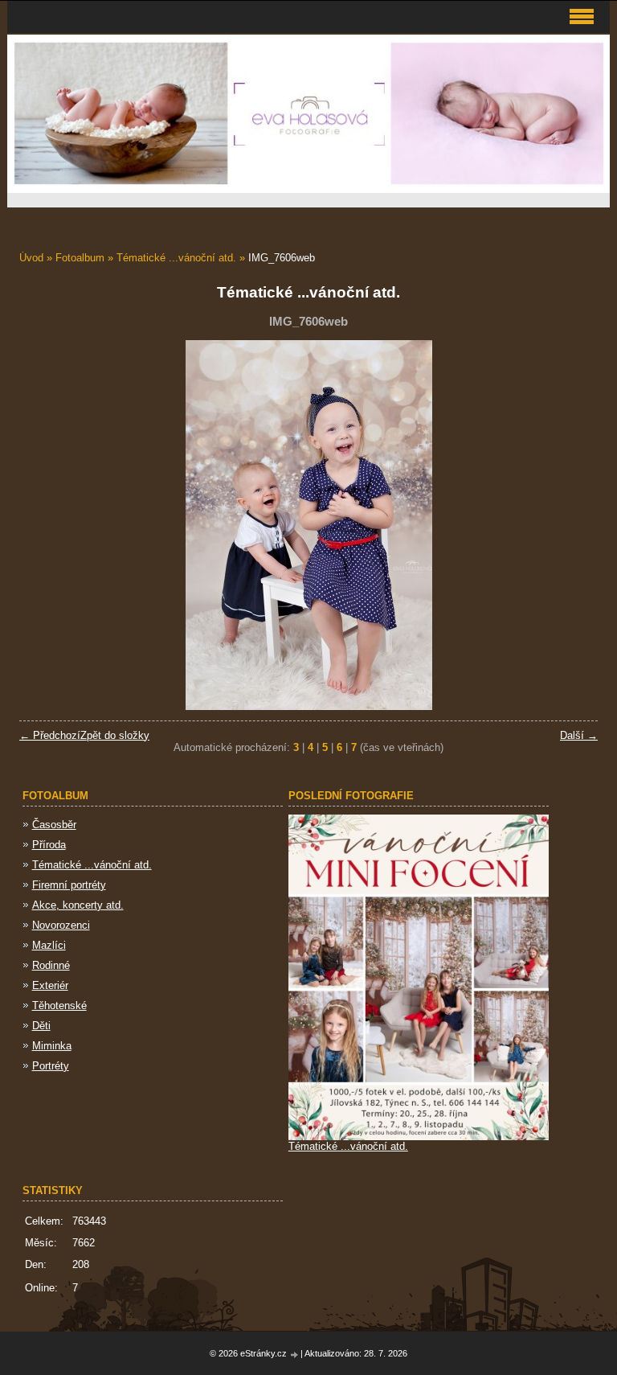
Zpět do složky (114, 735)
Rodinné (51, 965)
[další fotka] (572, 525)
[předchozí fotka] (45, 525)
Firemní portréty (69, 885)
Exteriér (50, 985)
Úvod (31, 258)
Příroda (49, 845)
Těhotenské (59, 1005)
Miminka (52, 1046)
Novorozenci (61, 925)
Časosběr (54, 825)
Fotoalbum (79, 258)
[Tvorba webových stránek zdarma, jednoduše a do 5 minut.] (294, 1354)
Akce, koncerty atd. (78, 905)
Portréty (50, 1066)
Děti (41, 1026)
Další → (579, 735)
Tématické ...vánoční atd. (176, 258)
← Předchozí (49, 735)
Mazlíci (49, 945)
